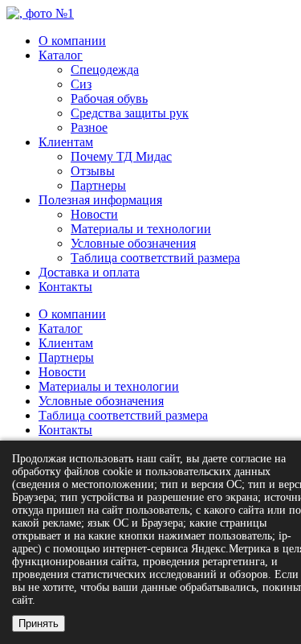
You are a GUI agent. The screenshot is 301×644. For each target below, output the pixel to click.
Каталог (61, 55)
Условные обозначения (133, 243)
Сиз (81, 84)
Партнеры (98, 185)
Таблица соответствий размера (155, 258)
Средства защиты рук (130, 113)
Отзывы (93, 171)
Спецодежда (105, 69)
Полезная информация (100, 200)
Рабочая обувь (109, 98)
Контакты (65, 286)
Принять (38, 623)
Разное (89, 127)
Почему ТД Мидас (121, 156)
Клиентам (66, 142)
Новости (94, 214)
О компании (72, 40)
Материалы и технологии (141, 229)
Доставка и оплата (89, 272)
